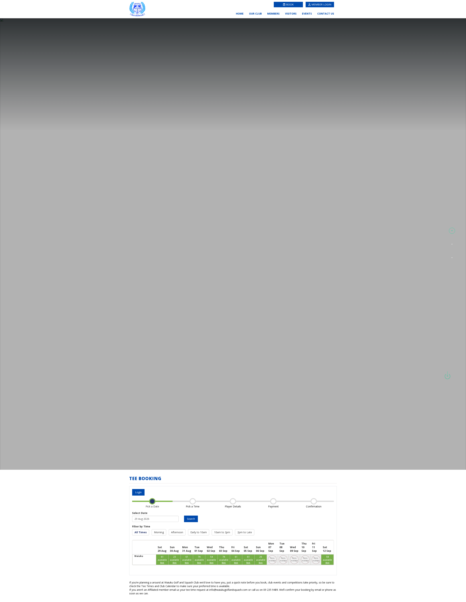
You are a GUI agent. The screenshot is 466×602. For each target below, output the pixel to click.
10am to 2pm (222, 532)
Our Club (255, 13)
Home (240, 13)
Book (290, 4)
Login (138, 492)
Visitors (291, 13)
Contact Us (325, 13)
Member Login (321, 4)
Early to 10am (198, 532)
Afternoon (177, 532)
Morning (159, 532)
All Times (141, 532)
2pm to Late (244, 532)
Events (307, 13)
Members (273, 13)
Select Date (139, 513)
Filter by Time (141, 526)
